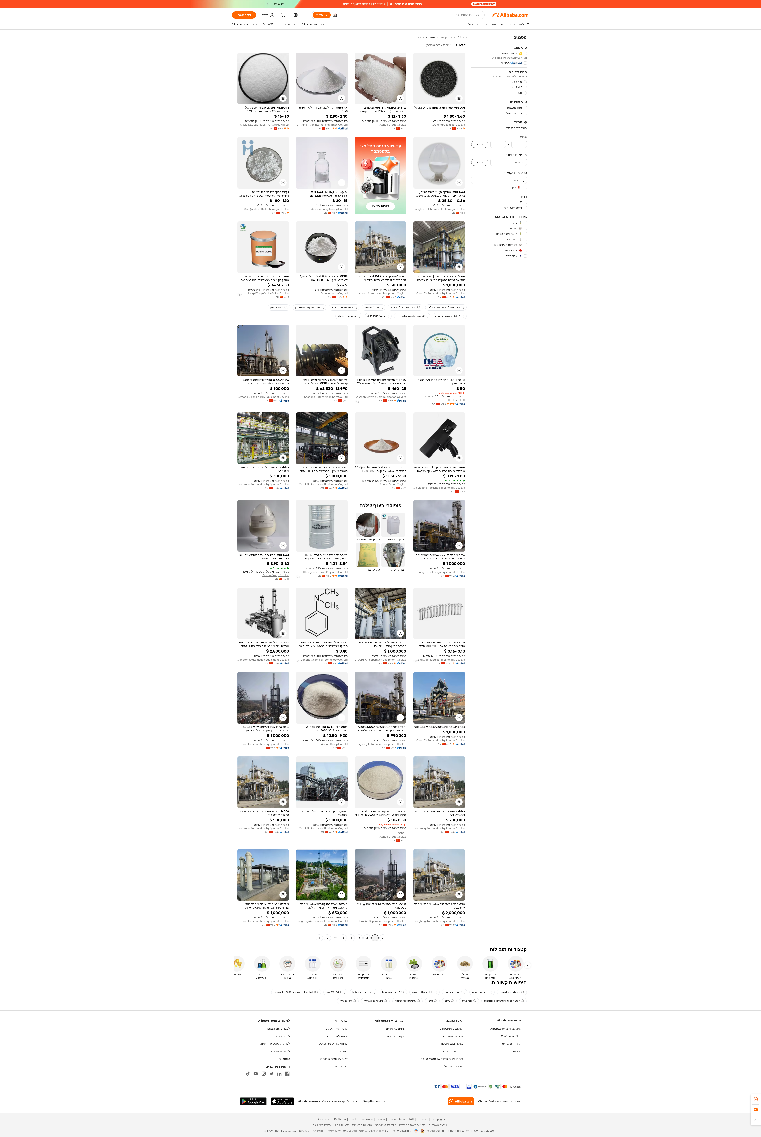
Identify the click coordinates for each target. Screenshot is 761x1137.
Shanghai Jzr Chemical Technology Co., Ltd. (439, 209)
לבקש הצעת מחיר (395, 1036)
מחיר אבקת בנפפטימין (307, 307)
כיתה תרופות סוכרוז (342, 307)
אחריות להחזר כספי (452, 1036)
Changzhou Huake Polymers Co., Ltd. (325, 572)
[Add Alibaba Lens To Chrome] (461, 1101)
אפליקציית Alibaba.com (313, 1101)
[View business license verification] (416, 1131)
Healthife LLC (456, 400)
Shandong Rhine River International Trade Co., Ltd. (322, 124)
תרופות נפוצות (480, 992)
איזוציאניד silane (347, 316)
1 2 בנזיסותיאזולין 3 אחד (403, 307)
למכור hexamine (391, 992)
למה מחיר (467, 1001)
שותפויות (284, 1058)
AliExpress (324, 1119)
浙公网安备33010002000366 (445, 1131)
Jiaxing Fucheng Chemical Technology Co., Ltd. (322, 659)
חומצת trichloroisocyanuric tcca (502, 1001)
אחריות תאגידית (511, 1043)
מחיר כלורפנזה (453, 992)
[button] (334, 15)
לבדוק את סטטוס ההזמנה (275, 1043)
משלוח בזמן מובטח (452, 1043)
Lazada (380, 1119)
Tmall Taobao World (361, 1119)
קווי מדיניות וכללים (452, 1066)
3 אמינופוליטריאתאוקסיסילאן (444, 307)
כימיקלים (446, 37)
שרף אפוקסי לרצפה (405, 1001)
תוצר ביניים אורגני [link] (424, 37)
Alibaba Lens (499, 1101)
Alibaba (462, 37)
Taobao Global (396, 1119)
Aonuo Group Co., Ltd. (392, 124)
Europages (438, 1119)
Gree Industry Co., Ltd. (334, 293)
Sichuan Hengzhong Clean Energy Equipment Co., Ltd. (263, 396)
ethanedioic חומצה (422, 992)
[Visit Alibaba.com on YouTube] (255, 1073)
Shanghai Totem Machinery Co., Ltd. (326, 396)
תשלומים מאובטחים (451, 1028)
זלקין (430, 1001)
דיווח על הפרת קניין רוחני (333, 1058)
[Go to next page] (319, 937)
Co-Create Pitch (511, 1036)
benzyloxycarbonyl (510, 992)
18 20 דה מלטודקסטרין (447, 316)
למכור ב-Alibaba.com (277, 1028)
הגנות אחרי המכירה (452, 1051)
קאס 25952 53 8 (376, 316)
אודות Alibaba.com (509, 1020)
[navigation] (499, 488)
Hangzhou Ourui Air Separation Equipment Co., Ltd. (439, 293)
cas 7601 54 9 (333, 992)
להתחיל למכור (281, 1036)
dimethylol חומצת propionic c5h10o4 (294, 992)
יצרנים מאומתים (395, 1028)
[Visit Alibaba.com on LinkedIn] (279, 1073)
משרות (517, 1051)
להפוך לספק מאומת (278, 1051)
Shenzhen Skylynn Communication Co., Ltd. (380, 396)
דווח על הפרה (340, 1066)
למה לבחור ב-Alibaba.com (505, 1028)
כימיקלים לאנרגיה (373, 1001)
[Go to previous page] (382, 937)
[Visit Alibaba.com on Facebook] (287, 1073)
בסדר (479, 144)
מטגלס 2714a (371, 307)
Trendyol (422, 1119)
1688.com (340, 1119)
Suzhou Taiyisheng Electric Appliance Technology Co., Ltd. (439, 487)
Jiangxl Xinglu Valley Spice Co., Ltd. (268, 293)
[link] (756, 1099)
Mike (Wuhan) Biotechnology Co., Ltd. (266, 209)
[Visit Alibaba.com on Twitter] (271, 1073)
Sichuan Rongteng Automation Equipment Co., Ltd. (380, 293)
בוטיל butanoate (361, 992)
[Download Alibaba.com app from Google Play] (253, 1101)
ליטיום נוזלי (346, 1001)
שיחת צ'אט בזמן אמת (335, 1036)
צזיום (447, 1001)
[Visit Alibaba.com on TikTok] (247, 1073)
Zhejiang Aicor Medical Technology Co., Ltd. (439, 659)
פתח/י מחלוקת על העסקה (332, 1043)
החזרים (343, 1051)
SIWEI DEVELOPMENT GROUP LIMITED (264, 124)
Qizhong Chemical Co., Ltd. (448, 124)
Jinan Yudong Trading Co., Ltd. (329, 209)
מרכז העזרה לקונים (337, 1028)
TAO (411, 1119)
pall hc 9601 (277, 307)
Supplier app (371, 1101)
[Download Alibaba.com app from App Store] (282, 1101)
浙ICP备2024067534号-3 (481, 1131)
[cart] (283, 15)
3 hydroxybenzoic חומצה (410, 316)
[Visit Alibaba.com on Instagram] (263, 1073)
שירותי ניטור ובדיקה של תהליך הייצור (442, 1058)
